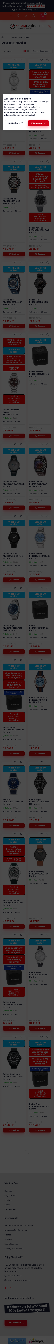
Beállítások (14, 123)
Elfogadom (36, 123)
